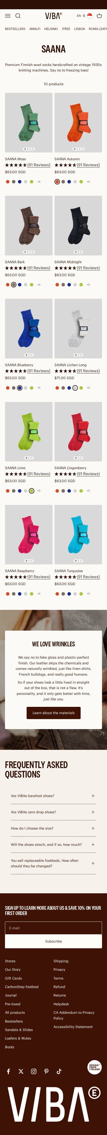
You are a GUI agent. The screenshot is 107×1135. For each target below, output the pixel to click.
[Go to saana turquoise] (78, 535)
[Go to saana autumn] (78, 122)
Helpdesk (61, 1004)
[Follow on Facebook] (8, 1071)
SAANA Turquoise (68, 571)
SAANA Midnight (68, 262)
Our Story (12, 969)
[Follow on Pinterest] (46, 1071)
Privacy (59, 969)
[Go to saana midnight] (78, 225)
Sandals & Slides (19, 1030)
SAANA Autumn (67, 159)
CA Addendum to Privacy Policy (74, 1015)
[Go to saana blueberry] (29, 328)
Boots (9, 1047)
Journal (11, 995)
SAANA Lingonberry (70, 468)
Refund (59, 987)
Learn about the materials (54, 713)
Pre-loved (12, 1004)
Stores (10, 961)
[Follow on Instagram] (33, 1071)
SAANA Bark (15, 262)
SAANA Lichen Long (70, 365)
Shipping (61, 961)
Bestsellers (14, 1021)
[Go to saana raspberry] (29, 535)
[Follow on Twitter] (21, 1071)
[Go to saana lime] (29, 432)
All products (15, 1012)
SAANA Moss (15, 159)
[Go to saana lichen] (78, 328)
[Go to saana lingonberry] (78, 432)
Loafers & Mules (18, 1038)
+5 (38, 181)
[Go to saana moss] (29, 122)
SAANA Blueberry (19, 365)
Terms (58, 978)
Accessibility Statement (73, 1027)
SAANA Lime (15, 468)
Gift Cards (13, 978)
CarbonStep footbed (22, 987)
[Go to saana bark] (29, 225)
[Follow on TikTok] (59, 1071)
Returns (60, 995)
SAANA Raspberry (19, 571)
